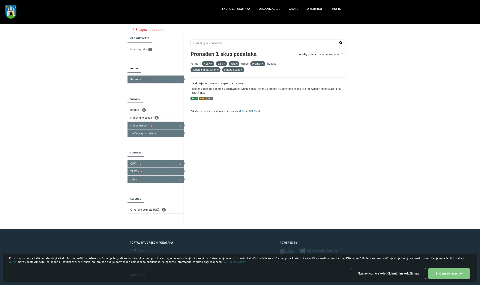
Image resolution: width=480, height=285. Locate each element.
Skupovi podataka (236, 9)
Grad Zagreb (137, 250)
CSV (202, 98)
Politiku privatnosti (235, 262)
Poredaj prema (307, 54)
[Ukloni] (211, 64)
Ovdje (13, 262)
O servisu (314, 9)
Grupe (293, 9)
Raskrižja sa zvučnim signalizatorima (216, 83)
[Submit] (341, 43)
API (240, 111)
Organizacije (269, 9)
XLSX (194, 98)
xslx (210, 98)
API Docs (254, 111)
